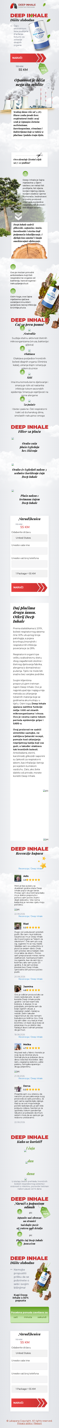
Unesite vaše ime (20, 545)
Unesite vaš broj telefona (25, 558)
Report (38, 1423)
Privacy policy (25, 1423)
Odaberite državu (21, 532)
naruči (17, 57)
